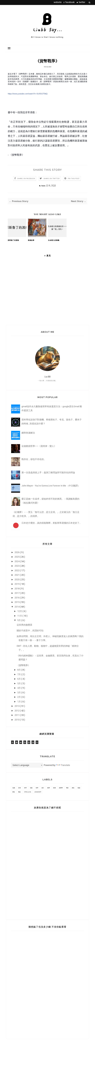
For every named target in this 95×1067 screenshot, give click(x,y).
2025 (17, 556)
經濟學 (61, 788)
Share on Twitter (52, 178)
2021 (17, 575)
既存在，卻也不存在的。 (34, 459)
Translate (65, 765)
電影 (67, 788)
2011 (17, 715)
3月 (19, 692)
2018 (17, 588)
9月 (19, 620)
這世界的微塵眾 (24, 625)
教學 (48, 788)
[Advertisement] (25, 863)
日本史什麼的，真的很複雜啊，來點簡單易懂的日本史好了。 (52, 523)
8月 (19, 669)
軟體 (54, 788)
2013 (17, 706)
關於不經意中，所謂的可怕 (30, 630)
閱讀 (53, 185)
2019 (17, 584)
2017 (17, 593)
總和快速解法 (28, 432)
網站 (73, 788)
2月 (19, 697)
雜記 (19, 792)
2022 (17, 570)
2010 (17, 719)
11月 (20, 615)
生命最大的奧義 (53, 240)
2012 (17, 710)
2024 (17, 561)
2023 (17, 566)
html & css (27, 792)
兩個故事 (31, 240)
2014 (17, 606)
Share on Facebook (26, 178)
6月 (19, 679)
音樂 (31, 788)
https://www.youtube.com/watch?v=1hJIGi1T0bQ (28, 94)
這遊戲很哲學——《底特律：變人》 (39, 446)
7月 (19, 674)
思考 (48, 185)
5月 (19, 683)
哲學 (37, 788)
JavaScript (37, 792)
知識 (13, 788)
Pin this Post (74, 178)
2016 (17, 597)
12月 (20, 611)
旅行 (43, 788)
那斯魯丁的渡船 (13, 240)
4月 (19, 688)
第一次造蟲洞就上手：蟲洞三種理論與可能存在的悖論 (48, 472)
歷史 (13, 792)
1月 (19, 701)
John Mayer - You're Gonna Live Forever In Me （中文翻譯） (51, 485)
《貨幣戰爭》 (23, 665)
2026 (17, 552)
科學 (25, 788)
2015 (17, 602)
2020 (17, 579)
